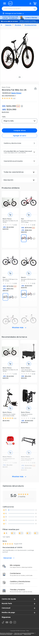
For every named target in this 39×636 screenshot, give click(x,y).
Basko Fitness (16, 93)
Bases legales (27, 634)
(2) (14, 98)
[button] (19, 13)
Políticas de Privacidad (6, 634)
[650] (29, 238)
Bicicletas (18, 25)
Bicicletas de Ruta (30, 25)
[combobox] (19, 121)
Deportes (8, 25)
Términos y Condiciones (6, 633)
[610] (24, 238)
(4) (15, 418)
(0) (16, 224)
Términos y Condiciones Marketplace (24, 633)
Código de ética (18, 634)
